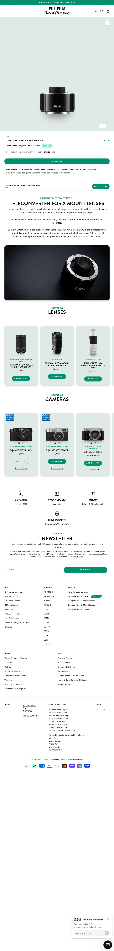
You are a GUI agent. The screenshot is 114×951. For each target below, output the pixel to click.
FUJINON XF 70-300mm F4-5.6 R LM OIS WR (21, 366)
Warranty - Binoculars (13, 685)
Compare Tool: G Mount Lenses (81, 605)
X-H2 (46, 640)
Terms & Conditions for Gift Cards (72, 680)
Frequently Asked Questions (16, 676)
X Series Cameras (12, 601)
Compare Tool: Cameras (78, 597)
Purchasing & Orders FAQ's (57, 524)
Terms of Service (65, 658)
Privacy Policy (78, 556)
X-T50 (46, 623)
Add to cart (57, 161)
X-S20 (46, 631)
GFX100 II (48, 601)
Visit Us (7, 667)
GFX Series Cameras (13, 592)
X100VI (47, 627)
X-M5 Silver (93, 452)
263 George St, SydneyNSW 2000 (29, 708)
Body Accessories (12, 614)
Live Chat (8, 663)
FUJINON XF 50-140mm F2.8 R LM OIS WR (57, 364)
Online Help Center (12, 671)
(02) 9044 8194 (21, 504)
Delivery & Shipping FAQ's (93, 504)
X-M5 (46, 618)
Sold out (21, 461)
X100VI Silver (57, 450)
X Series (7, 137)
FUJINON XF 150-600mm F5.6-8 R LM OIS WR (93, 365)
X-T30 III (47, 605)
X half (46, 614)
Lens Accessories (11, 618)
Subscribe (85, 570)
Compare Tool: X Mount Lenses (81, 601)
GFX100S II (49, 597)
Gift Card (8, 627)
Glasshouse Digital (76, 759)
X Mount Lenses (11, 605)
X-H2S (47, 645)
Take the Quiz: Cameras (78, 592)
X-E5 (46, 610)
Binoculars (9, 610)
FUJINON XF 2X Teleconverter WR (22, 185)
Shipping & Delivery (66, 667)
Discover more (21, 468)
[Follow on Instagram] (104, 709)
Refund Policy (64, 671)
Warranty (57, 504)
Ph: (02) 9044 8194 (30, 716)
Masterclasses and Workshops (71, 676)
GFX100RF (48, 592)
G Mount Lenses (11, 597)
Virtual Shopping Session (15, 658)
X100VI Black (21, 450)
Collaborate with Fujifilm (15, 689)
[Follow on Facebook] (97, 709)
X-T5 (46, 636)
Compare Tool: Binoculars (79, 610)
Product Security (65, 685)
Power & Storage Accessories (17, 623)
